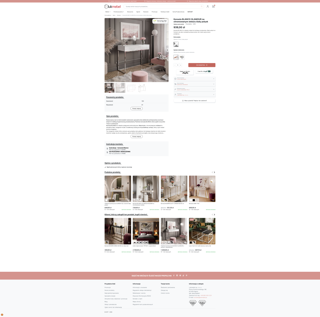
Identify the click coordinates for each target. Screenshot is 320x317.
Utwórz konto (165, 293)
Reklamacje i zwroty (139, 293)
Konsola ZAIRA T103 (194, 203)
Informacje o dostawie (140, 287)
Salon (114, 15)
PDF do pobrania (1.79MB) (117, 153)
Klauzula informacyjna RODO (142, 296)
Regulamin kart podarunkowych (143, 304)
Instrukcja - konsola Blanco (118, 148)
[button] (213, 6)
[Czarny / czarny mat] (191, 242)
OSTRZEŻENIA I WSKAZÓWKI (119, 151)
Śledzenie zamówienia (168, 287)
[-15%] (202, 231)
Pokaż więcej (136, 108)
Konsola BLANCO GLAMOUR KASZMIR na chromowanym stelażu (143, 204)
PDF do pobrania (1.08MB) (117, 150)
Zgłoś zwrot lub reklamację (113, 307)
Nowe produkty (109, 290)
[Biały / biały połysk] (106, 200)
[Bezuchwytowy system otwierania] (135, 200)
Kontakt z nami (137, 299)
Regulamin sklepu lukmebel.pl (142, 290)
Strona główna (108, 15)
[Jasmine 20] (143, 242)
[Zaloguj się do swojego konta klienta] (208, 6)
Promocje (108, 287)
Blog (106, 301)
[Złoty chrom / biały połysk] (163, 200)
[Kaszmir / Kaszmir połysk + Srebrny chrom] (140, 200)
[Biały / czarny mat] (194, 242)
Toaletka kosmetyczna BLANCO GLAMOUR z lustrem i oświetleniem (172, 246)
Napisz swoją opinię (179, 24)
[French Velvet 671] (140, 242)
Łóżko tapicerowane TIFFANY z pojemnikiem (144, 246)
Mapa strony (137, 301)
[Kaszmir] (197, 200)
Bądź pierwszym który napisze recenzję (118, 167)
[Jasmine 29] (146, 242)
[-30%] (174, 189)
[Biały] (191, 200)
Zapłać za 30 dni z (185, 71)
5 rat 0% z (201, 71)
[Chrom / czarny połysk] (171, 242)
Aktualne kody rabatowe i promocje (116, 299)
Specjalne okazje (110, 296)
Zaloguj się (164, 290)
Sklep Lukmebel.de (110, 304)
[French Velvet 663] (135, 242)
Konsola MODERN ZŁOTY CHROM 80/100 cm (172, 203)
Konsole (119, 15)
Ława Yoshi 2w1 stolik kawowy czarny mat (200, 246)
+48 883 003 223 (206, 295)
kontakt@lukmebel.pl (200, 297)
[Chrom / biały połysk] (169, 242)
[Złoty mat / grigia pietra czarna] (106, 242)
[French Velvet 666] (137, 242)
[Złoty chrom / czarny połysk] (166, 200)
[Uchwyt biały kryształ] (137, 200)
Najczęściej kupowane (112, 293)
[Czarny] (194, 200)
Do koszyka (200, 65)
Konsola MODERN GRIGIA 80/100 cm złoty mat (116, 246)
